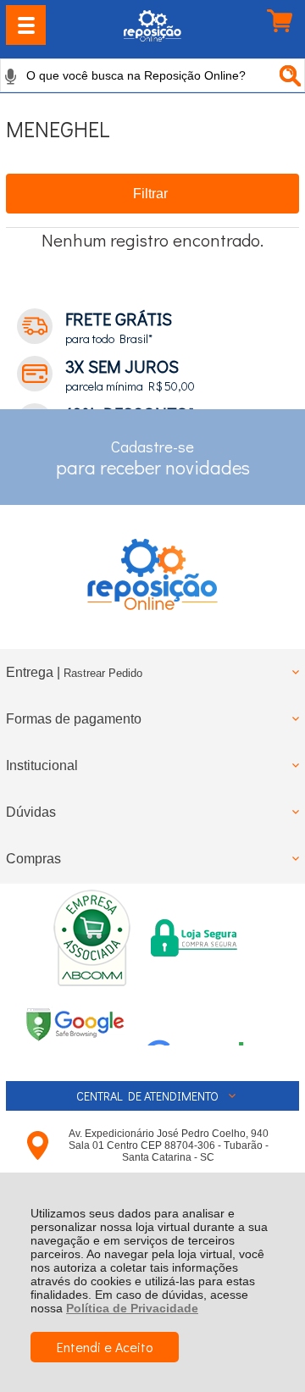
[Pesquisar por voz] (10, 75)
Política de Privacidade (132, 1308)
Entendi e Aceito (104, 1347)
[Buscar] (288, 75)
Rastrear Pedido (103, 673)
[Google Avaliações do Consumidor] (201, 1022)
